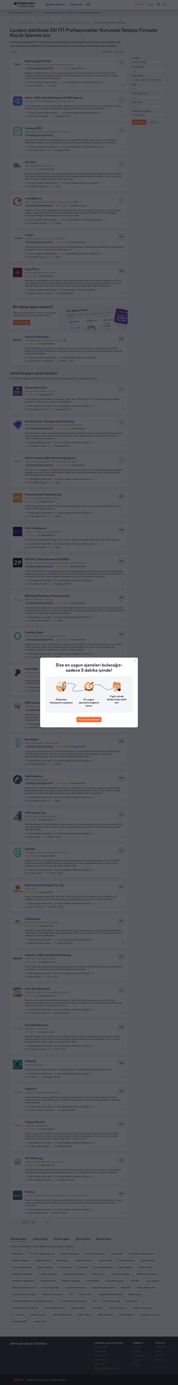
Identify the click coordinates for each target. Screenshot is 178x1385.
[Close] (135, 661)
